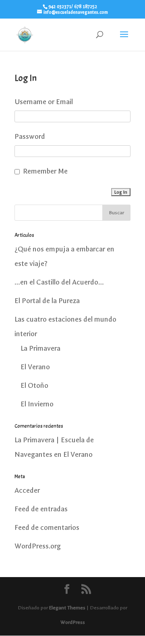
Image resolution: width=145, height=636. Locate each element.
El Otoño (34, 385)
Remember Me (45, 171)
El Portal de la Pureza (47, 301)
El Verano (35, 367)
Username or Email (43, 102)
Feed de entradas (41, 509)
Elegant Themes (67, 608)
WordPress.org (37, 546)
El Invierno (37, 404)
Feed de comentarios (46, 527)
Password (29, 136)
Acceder (27, 490)
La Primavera (40, 348)
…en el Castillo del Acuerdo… (59, 282)
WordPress (72, 622)
